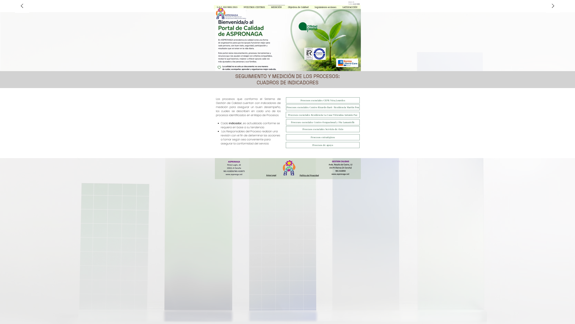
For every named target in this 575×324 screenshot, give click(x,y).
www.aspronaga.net (340, 174)
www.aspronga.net (234, 174)
